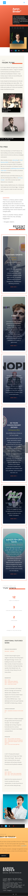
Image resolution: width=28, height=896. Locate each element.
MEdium (9, 772)
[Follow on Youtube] (23, 50)
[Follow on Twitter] (15, 50)
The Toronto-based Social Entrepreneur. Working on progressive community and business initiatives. (20, 19)
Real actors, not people (14, 738)
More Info (13, 286)
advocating (15, 160)
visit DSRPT (24, 845)
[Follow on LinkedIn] (19, 50)
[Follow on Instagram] (11, 50)
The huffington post (16, 774)
